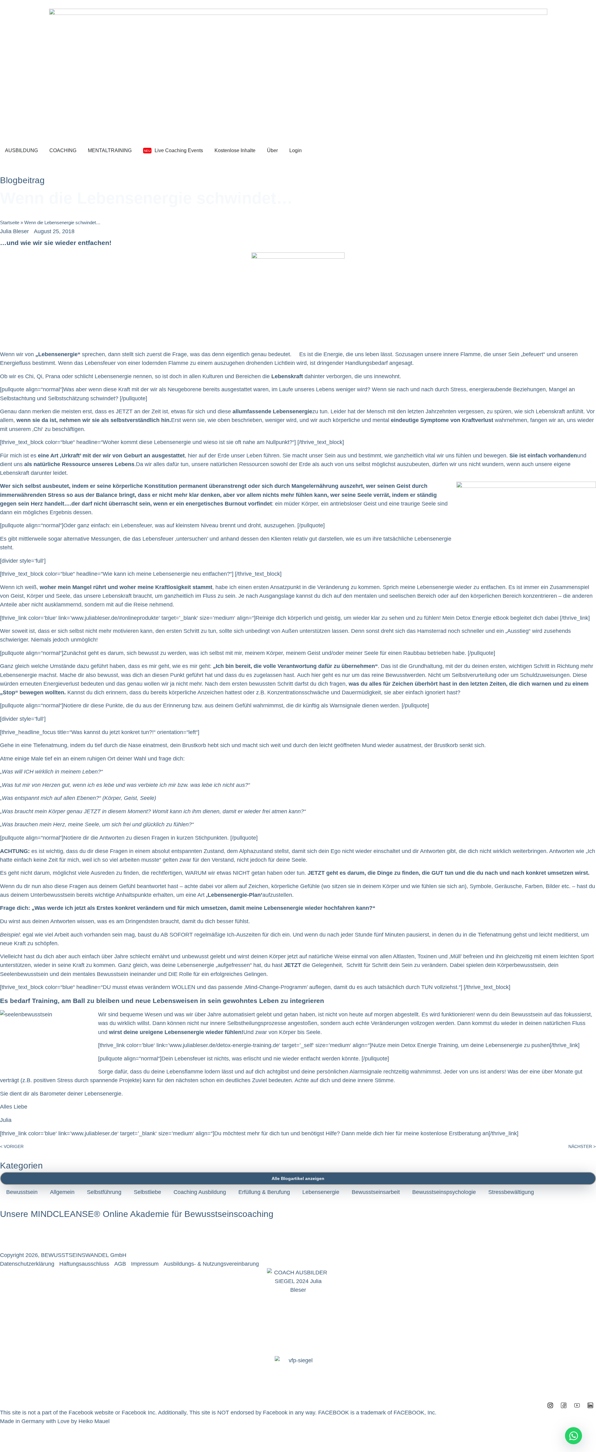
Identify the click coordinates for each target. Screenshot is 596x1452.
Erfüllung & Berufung (264, 1192)
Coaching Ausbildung (200, 1192)
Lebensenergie (320, 1192)
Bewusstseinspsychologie (444, 1192)
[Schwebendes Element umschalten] (573, 1435)
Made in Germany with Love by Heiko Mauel (55, 1421)
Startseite (9, 222)
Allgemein (62, 1192)
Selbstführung (104, 1192)
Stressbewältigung (511, 1192)
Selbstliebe (147, 1192)
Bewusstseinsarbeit (376, 1192)
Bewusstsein (22, 1192)
